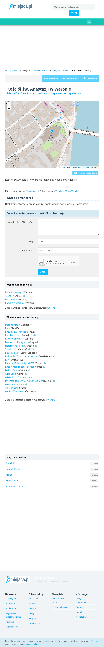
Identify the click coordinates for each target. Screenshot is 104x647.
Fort (7, 359)
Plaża (8, 328)
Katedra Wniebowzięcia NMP (19, 363)
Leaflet (64, 167)
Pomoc (79, 607)
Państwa (10, 621)
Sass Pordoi (11, 349)
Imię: (31, 241)
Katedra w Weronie (15, 302)
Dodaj (43, 272)
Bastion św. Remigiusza (17, 342)
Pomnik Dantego (13, 292)
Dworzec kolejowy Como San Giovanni (24, 380)
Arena (8, 295)
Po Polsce (10, 603)
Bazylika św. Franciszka (16, 331)
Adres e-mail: (27, 250)
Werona (33, 191)
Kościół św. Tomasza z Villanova (21, 356)
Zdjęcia (32, 598)
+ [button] (9, 104)
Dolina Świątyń (12, 324)
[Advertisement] (52, 48)
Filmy (31, 603)
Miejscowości (12, 626)
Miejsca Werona (60, 70)
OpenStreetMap (83, 167)
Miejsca (32, 608)
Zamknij (95, 641)
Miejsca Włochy (41, 70)
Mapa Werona (51, 78)
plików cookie (32, 644)
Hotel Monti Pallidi (14, 345)
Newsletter (81, 616)
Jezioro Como (12, 370)
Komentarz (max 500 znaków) (20, 222)
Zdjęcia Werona (89, 78)
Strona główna (12, 70)
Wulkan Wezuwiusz (15, 391)
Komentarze (35, 623)
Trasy (31, 613)
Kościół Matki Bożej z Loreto (19, 366)
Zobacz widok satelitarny (85, 173)
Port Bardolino (12, 335)
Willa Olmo (10, 384)
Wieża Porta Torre (14, 377)
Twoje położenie (60, 607)
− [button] (9, 108)
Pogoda (32, 618)
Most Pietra (11, 299)
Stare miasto (11, 387)
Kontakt (79, 612)
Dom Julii (10, 463)
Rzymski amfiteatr (14, 338)
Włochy (59, 191)
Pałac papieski (12, 352)
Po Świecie (11, 608)
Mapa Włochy (72, 191)
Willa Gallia (10, 373)
